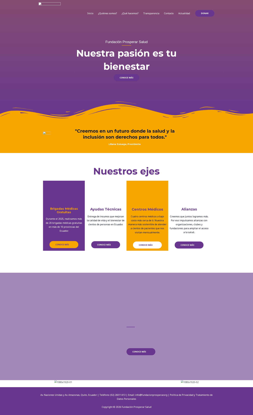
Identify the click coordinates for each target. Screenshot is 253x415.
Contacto (169, 13)
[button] (204, 13)
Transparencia (151, 13)
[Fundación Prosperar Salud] (50, 13)
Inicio (90, 13)
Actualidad (184, 13)
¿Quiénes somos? (107, 13)
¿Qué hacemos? (130, 13)
